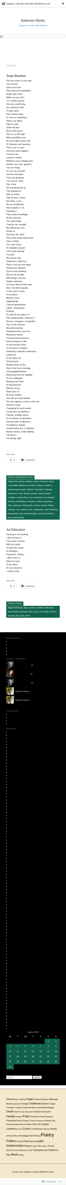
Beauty (46, 1099)
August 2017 (13, 815)
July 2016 (12, 843)
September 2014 (15, 895)
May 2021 (12, 766)
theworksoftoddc (23, 674)
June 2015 (13, 874)
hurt (31, 497)
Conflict (11, 654)
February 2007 (14, 1013)
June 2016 (13, 846)
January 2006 (14, 1028)
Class (52, 1104)
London (45, 1124)
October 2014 (14, 892)
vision (10, 517)
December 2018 (15, 800)
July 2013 (12, 939)
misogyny (31, 501)
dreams (17, 1112)
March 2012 (13, 982)
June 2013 (13, 942)
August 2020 (13, 784)
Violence (50, 513)
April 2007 (12, 1007)
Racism (24, 509)
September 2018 (15, 803)
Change (39, 485)
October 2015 (14, 865)
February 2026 (14, 735)
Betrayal (54, 1099)
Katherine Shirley (33, 20)
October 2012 (14, 960)
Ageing (23, 1099)
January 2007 (14, 1016)
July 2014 (12, 902)
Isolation (51, 497)
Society (51, 1146)
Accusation (19, 481)
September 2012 (15, 963)
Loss (20, 1129)
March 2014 (13, 914)
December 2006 (15, 1019)
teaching (54, 509)
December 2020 (15, 781)
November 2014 (15, 889)
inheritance (38, 497)
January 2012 (14, 988)
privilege (11, 509)
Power (27, 1141)
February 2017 (14, 828)
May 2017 (12, 821)
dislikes (40, 608)
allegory (28, 481)
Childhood (34, 1103)
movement (48, 501)
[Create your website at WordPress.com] (33, 3)
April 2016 (12, 852)
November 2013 (15, 926)
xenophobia (19, 517)
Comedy (10, 1107)
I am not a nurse (41, 683)
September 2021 (15, 763)
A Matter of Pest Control (18, 648)
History (47, 1120)
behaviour (44, 481)
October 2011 (14, 997)
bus (19, 1104)
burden (32, 485)
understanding (30, 513)
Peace (37, 1136)
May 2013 (12, 945)
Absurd (10, 1099)
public (40, 1141)
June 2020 (13, 791)
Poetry (30, 477)
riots (30, 509)
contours (33, 608)
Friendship (11, 1120)
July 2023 (12, 738)
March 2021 (13, 772)
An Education (15, 529)
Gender (27, 493)
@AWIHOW (21, 477)
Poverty (19, 1141)
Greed (31, 1121)
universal (41, 513)
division (30, 489)
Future (19, 1121)
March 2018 (13, 809)
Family (10, 1116)
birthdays (19, 608)
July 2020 (12, 787)
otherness (17, 505)
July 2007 (12, 1000)
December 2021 (15, 757)
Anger (36, 481)
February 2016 (14, 858)
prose (10, 721)
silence (44, 1146)
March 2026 (13, 732)
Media (54, 1129)
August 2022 (13, 747)
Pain (31, 1135)
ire (45, 497)
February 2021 (14, 775)
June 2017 (13, 818)
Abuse (16, 1099)
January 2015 (14, 886)
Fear (21, 493)
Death (9, 1111)
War (8, 1154)
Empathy (48, 489)
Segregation (38, 509)
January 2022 (14, 753)
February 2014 (14, 917)
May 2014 (12, 908)
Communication (29, 1107)
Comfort (17, 1107)
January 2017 (14, 831)
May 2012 (12, 976)
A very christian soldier (18, 645)
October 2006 (14, 1025)
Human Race (22, 497)
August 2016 (13, 840)
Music (16, 1136)
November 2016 (15, 834)
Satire (35, 1146)
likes (30, 612)
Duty (23, 1112)
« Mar (8, 1074)
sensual (11, 616)
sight (47, 509)
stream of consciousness (17, 1150)
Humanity (10, 1124)
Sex (17, 616)
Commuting (41, 1107)
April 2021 (12, 769)
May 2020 (12, 794)
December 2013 (15, 923)
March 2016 (13, 855)
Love (35, 612)
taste (22, 616)
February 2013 (14, 954)
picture (37, 505)
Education (39, 489)
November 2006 (15, 1022)
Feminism (34, 1116)
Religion (28, 1146)
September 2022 (15, 744)
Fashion (18, 1117)
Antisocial (38, 1099)
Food (42, 1116)
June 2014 (13, 905)
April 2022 (12, 750)
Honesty (12, 651)
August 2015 (13, 868)
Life (39, 1124)
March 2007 (13, 1010)
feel (9, 612)
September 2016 (15, 837)
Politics (50, 505)
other (10, 505)
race (18, 509)
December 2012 (15, 957)
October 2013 (14, 929)
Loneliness (11, 1129)
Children (48, 485)
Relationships (15, 1145)
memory (9, 1136)
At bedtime (35, 700)
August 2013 (13, 935)
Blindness (23, 485)
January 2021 (14, 778)
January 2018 (14, 812)
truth (21, 513)
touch (27, 616)
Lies (34, 1124)
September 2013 (15, 932)
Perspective (28, 505)
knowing (11, 501)
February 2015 (14, 883)
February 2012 (14, 985)
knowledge (21, 501)
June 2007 (13, 1003)
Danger (50, 1107)
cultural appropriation (17, 489)
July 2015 (12, 871)
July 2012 (12, 969)
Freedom (49, 1117)
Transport (38, 1150)
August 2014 (13, 899)
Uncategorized (14, 724)
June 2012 (13, 973)
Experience (13, 493)
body (26, 608)
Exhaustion (46, 1112)
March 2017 (13, 824)
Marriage (46, 1129)
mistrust (39, 501)
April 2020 (12, 797)
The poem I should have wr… (46, 665)
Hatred (41, 493)
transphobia (13, 513)
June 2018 (13, 806)
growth (34, 493)
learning (23, 612)
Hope (53, 1121)
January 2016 (14, 861)
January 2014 (14, 920)
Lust (40, 612)
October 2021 (14, 760)
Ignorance (19, 1124)
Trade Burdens (16, 75)
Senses (53, 612)
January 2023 (14, 741)
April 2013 (12, 948)
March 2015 (13, 880)
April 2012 (12, 979)
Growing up (39, 1121)
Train (30, 1150)
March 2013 (13, 951)
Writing (21, 1155)
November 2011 (15, 994)
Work (14, 1154)
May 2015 (12, 877)
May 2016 (12, 849)
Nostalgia (24, 1135)
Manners (39, 1129)
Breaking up (11, 1104)
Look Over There (15, 642)
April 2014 (12, 911)
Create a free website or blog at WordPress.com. (33, 1172)
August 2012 (13, 966)
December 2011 (15, 991)
